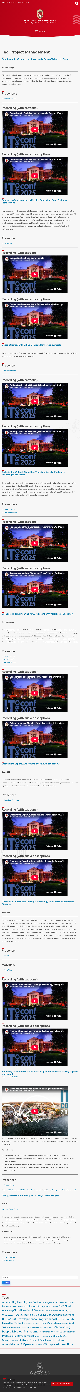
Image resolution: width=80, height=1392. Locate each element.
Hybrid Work (46, 1323)
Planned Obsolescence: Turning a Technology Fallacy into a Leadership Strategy (38, 903)
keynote (52, 1327)
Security (7, 1340)
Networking (62, 1327)
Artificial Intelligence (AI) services (50, 1302)
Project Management (69, 1190)
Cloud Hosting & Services (29, 1310)
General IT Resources (32, 1323)
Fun (24, 1323)
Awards (71, 1302)
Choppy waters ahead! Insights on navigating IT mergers (30, 1195)
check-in (55, 1306)
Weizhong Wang (10, 512)
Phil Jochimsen (10, 370)
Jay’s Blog (8, 970)
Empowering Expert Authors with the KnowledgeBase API (31, 763)
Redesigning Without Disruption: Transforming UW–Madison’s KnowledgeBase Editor (33, 473)
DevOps (59, 1319)
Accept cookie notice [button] (62, 1384)
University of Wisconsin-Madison (15, 3)
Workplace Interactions (58, 1344)
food (20, 1323)
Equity (5, 1322)
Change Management (54, 1190)
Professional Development (17, 1335)
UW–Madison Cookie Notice (26, 1387)
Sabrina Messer (10, 98)
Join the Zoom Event (10, 1209)
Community (62, 1310)
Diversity (69, 1319)
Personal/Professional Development (58, 1331)
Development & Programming (36, 1319)
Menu (42, 31)
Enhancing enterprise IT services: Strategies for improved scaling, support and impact (40, 1073)
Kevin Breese (9, 1260)
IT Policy (45, 1327)
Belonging (6, 1306)
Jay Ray (7, 956)
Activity (30, 1303)
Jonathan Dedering (11, 800)
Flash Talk (13, 1323)
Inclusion (57, 1322)
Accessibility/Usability (14, 1302)
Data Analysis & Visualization (34, 1314)
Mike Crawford (9, 1257)
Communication (51, 1311)
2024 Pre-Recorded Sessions (30, 1190)
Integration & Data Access (21, 1327)
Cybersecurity (9, 1315)
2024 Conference (14, 1190)
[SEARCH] (76, 4)
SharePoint (15, 1340)
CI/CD (61, 1306)
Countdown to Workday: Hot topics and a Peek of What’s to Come (35, 59)
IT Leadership (36, 1327)
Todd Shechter (9, 656)
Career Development (19, 1306)
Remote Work (61, 1336)
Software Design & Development (36, 1340)
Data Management (63, 1314)
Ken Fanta (8, 243)
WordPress (40, 1345)
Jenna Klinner (9, 1185)
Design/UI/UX (9, 1319)
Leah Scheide (9, 509)
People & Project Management (21, 1331)
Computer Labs (72, 1311)
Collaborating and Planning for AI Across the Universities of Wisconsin (37, 614)
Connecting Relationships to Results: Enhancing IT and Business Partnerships (34, 201)
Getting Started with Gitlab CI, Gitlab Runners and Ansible (31, 345)
